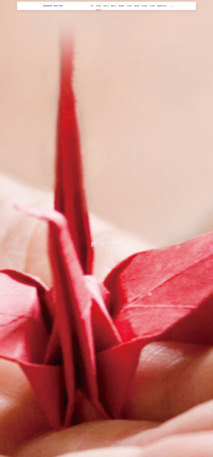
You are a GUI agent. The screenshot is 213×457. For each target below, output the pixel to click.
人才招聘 (152, 6)
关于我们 (98, 6)
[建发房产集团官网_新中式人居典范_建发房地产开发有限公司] (53, 6)
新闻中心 (113, 6)
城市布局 (136, 6)
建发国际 (121, 6)
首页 (92, 6)
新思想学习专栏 (161, 6)
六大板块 (129, 6)
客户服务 (144, 6)
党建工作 (106, 6)
